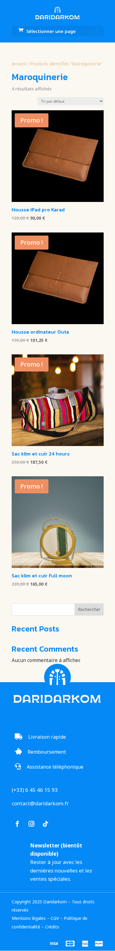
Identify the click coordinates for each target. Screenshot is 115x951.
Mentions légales (29, 918)
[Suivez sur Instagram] (31, 824)
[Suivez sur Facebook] (17, 824)
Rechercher (89, 609)
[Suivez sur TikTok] (46, 824)
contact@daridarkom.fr (40, 803)
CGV (55, 918)
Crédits (52, 927)
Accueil (19, 63)
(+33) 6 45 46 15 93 (35, 789)
